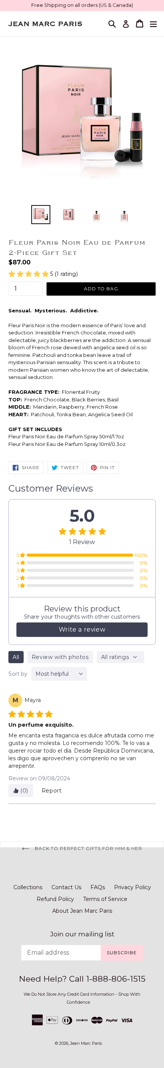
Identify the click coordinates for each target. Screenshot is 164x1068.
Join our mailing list (82, 934)
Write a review (82, 629)
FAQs (97, 887)
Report (52, 790)
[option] (41, 214)
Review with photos (60, 657)
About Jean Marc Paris (82, 910)
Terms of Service (105, 899)
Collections (27, 887)
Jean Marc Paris (86, 1043)
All (16, 657)
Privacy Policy (132, 887)
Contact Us (66, 887)
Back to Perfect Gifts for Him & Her (88, 848)
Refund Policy (55, 899)
